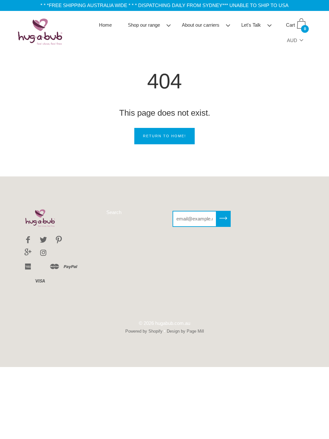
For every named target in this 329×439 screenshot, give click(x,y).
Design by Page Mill (185, 331)
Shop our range (144, 25)
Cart (296, 26)
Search (113, 212)
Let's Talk (251, 25)
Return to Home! (164, 136)
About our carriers (200, 25)
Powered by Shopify (144, 331)
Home (105, 25)
